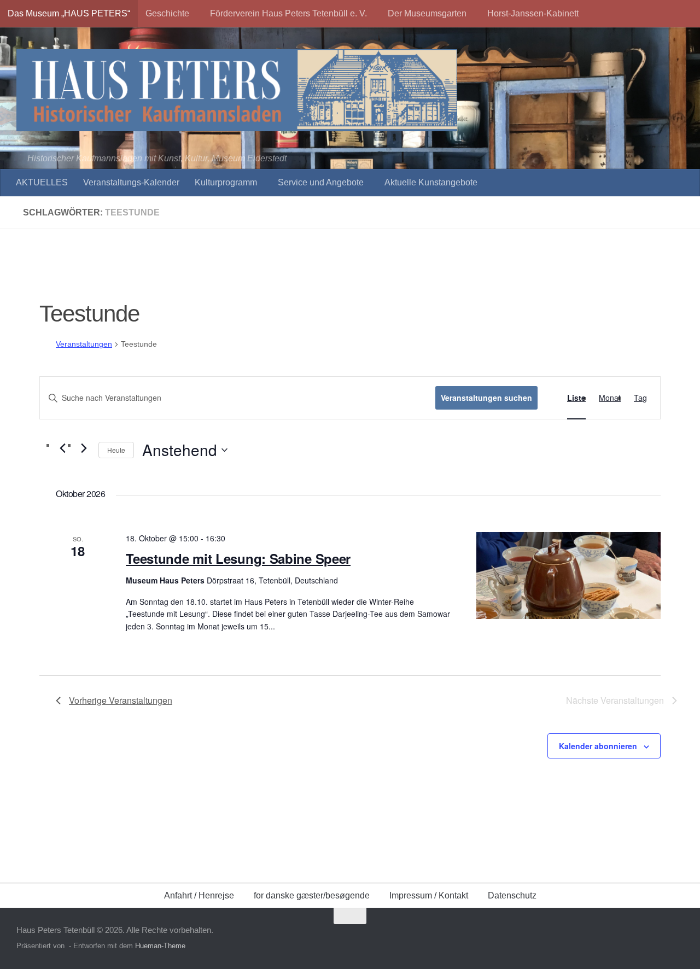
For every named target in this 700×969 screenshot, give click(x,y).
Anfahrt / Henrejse (199, 895)
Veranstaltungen (84, 344)
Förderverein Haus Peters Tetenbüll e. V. (288, 13)
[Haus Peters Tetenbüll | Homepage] (236, 90)
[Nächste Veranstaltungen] (83, 447)
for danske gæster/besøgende (312, 895)
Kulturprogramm (226, 182)
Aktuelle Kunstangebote (430, 182)
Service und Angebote (321, 182)
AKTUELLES (42, 182)
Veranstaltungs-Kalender (131, 182)
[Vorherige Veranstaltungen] (62, 447)
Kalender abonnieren (598, 745)
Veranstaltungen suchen (486, 397)
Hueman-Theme (160, 946)
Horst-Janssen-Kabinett (533, 13)
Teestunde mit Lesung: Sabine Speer (238, 558)
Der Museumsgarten (427, 13)
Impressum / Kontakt (428, 895)
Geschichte (167, 13)
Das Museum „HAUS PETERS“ (69, 13)
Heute (116, 449)
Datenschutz (512, 895)
